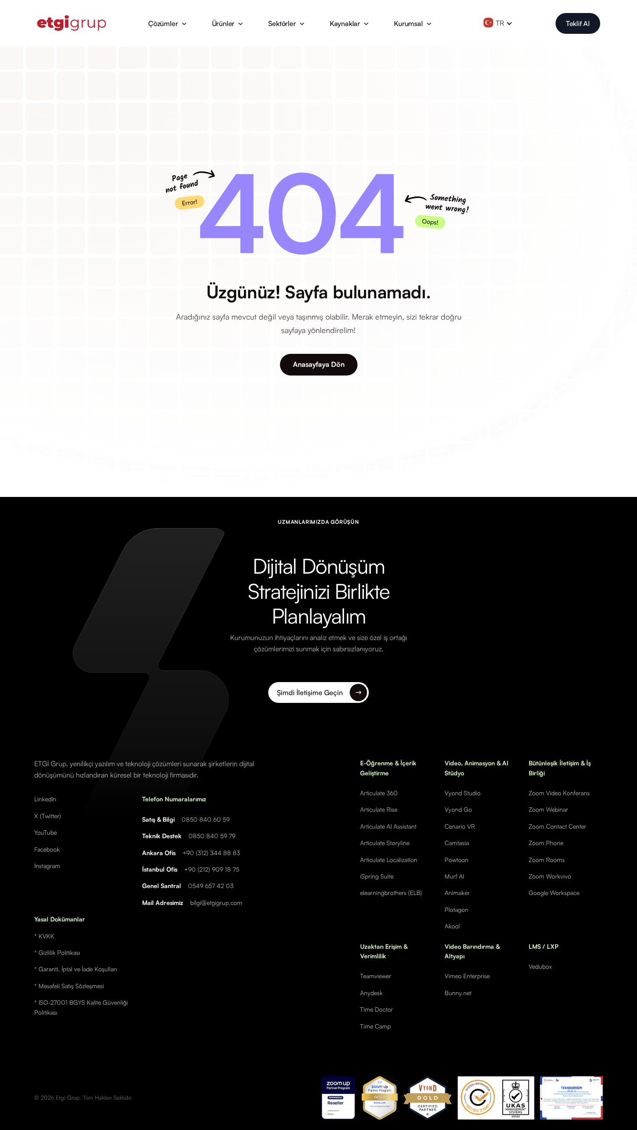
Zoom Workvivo (550, 876)
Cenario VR (460, 826)
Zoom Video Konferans (559, 793)
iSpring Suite (376, 876)
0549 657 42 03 (211, 885)
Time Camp (375, 1026)
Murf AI (454, 876)
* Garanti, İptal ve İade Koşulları (75, 969)
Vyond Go (458, 809)
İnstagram (47, 865)
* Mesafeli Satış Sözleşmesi (69, 986)
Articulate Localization (388, 859)
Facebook (47, 849)
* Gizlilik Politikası (57, 952)
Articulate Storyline (385, 842)
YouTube (45, 832)
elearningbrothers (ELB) (391, 892)
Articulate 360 (379, 793)
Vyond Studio (463, 793)
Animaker (457, 892)
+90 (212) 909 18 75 (211, 869)
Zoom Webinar (548, 809)
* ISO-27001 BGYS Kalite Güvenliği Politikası (81, 1007)
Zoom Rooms (547, 859)
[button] (167, 23)
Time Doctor (376, 1009)
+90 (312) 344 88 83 (211, 852)
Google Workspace (554, 892)
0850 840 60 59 (206, 819)
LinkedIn (45, 799)
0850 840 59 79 (211, 835)
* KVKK (44, 936)
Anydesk (371, 992)
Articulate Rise (378, 809)
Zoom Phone (546, 842)
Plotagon (456, 909)
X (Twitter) (47, 816)
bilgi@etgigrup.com (216, 902)
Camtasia (457, 842)
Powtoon (456, 859)
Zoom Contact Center (557, 826)
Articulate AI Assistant (388, 826)
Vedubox (540, 966)
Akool (452, 926)
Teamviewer (375, 976)
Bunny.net (458, 992)
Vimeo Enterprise (467, 976)
